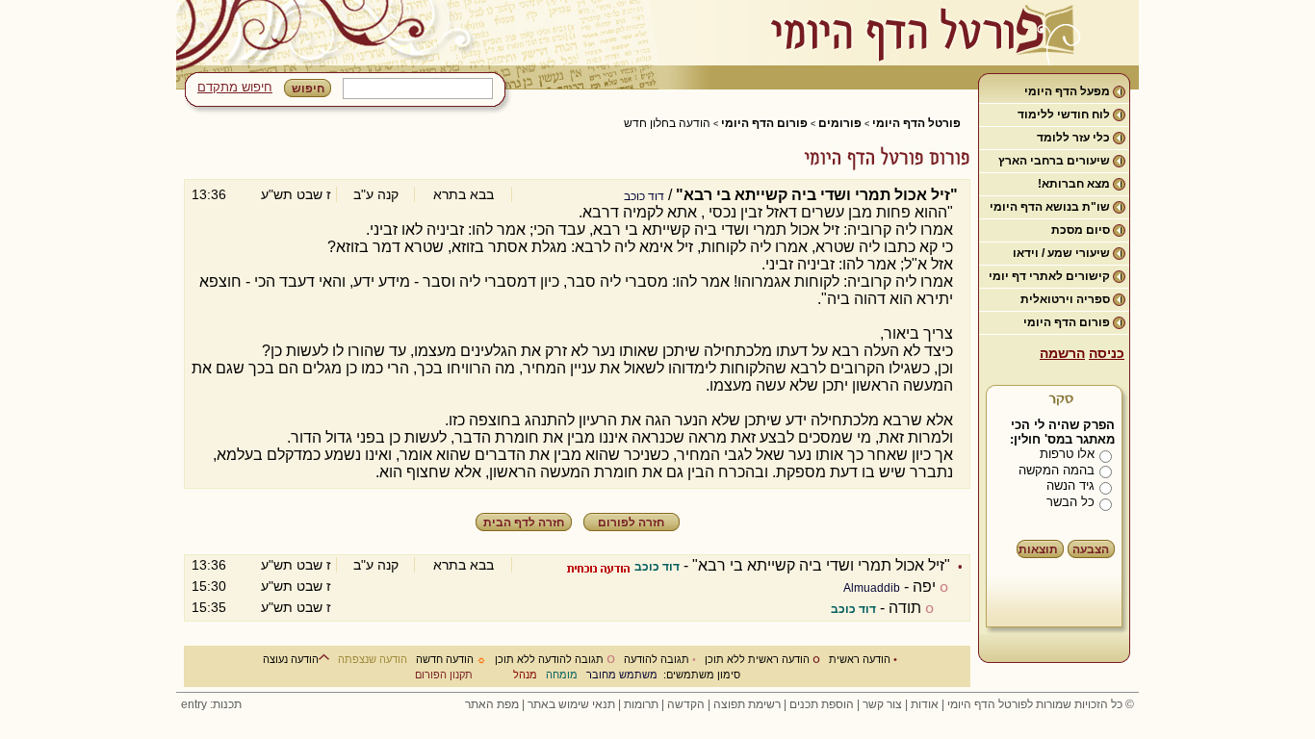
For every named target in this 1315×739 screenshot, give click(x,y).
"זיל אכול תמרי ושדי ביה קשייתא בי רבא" (821, 565)
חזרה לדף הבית (523, 522)
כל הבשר (1070, 502)
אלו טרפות (1067, 453)
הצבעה (1090, 549)
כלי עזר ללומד (1073, 137)
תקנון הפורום (444, 674)
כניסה (1106, 353)
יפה (924, 586)
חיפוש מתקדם (234, 87)
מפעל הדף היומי (1067, 91)
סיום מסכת (1080, 230)
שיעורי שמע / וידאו (1061, 253)
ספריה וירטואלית (1065, 299)
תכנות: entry (211, 704)
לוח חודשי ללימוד (1064, 114)
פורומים (840, 123)
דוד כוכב (644, 196)
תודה (905, 607)
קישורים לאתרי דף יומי (1049, 276)
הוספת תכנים (821, 704)
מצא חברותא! (1074, 184)
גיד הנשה (1070, 485)
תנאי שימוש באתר (571, 704)
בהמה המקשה (1056, 470)
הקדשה (686, 704)
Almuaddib (871, 588)
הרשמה (1062, 353)
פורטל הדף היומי (916, 123)
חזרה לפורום (631, 522)
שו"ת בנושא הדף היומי (1050, 207)
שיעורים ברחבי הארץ (1054, 160)
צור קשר (882, 704)
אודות (925, 704)
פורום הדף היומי (1066, 322)
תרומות (641, 704)
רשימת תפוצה (747, 704)
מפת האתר (492, 704)
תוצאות (1038, 549)
